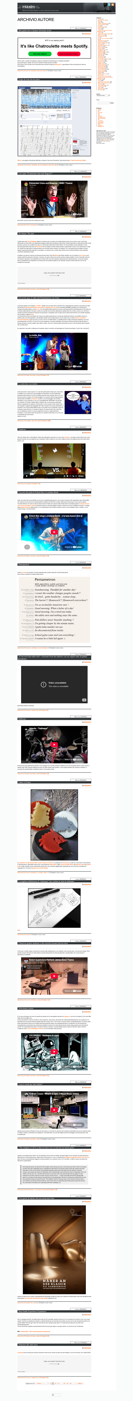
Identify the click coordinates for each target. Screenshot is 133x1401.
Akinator (35, 399)
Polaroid (100, 125)
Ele (99, 111)
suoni (38, 289)
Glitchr (19, 160)
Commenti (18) (45, 421)
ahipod (99, 22)
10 (55, 1383)
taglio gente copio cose (104, 82)
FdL (99, 113)
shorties (100, 79)
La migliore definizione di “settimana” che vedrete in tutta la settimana (46, 881)
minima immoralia (102, 64)
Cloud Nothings (32, 241)
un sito (24, 572)
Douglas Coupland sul (76, 1157)
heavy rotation (101, 47)
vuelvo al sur (101, 86)
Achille (99, 109)
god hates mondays (103, 45)
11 (58, 1383)
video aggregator (102, 85)
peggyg (100, 72)
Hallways (22, 719)
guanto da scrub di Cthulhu (40, 868)
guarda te (100, 46)
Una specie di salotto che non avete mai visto (36, 1198)
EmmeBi (100, 112)
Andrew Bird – (35, 1331)
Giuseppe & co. (102, 117)
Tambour (22, 429)
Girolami (100, 116)
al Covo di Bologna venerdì (34, 1028)
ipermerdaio (101, 56)
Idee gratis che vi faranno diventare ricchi (34, 30)
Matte (56, 255)
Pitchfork (39, 246)
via (19, 930)
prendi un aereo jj (102, 73)
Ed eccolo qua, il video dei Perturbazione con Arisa (38, 298)
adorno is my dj (102, 20)
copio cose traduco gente (104, 33)
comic (99, 29)
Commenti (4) (45, 289)
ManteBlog (100, 123)
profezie (100, 74)
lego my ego (101, 60)
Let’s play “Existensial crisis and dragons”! (35, 173)
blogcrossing (101, 27)
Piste (99, 124)
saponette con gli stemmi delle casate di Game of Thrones (36, 863)
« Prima (38, 1383)
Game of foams (24, 782)
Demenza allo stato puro (28, 1345)
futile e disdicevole (33, 710)
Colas (99, 110)
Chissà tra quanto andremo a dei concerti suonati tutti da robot (43, 943)
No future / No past (26, 233)
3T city (99, 19)
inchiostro (30, 1189)
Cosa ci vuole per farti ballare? (30, 1084)
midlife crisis (101, 63)
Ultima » (80, 1383)
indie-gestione (31, 289)
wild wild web (41, 70)
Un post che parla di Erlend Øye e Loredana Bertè (38, 492)
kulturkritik (100, 57)
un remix (82, 255)
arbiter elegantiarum (103, 23)
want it (46, 872)
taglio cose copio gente (104, 81)
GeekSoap (66, 863)
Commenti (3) (53, 1189)
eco (99, 37)
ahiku (28, 934)
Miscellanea (101, 66)
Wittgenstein (101, 126)
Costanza (20, 1352)
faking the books (102, 40)
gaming (29, 421)
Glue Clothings (101, 118)
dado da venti (80, 864)
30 (67, 1383)
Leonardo (100, 120)
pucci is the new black (103, 76)
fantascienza (101, 41)
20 (64, 1383)
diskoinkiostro (101, 36)
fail (98, 39)
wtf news (100, 89)
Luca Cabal (101, 121)
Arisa (37, 309)
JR (98, 119)
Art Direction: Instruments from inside (36, 1298)
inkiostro (27, 7)
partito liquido (101, 71)
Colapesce (67, 1016)
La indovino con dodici (27, 384)
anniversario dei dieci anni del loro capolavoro (41, 307)
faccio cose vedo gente (104, 38)
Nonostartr (58, 64)
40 (70, 1383)
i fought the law (102, 49)
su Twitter (38, 305)
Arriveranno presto (25, 1008)
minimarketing (101, 65)
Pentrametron (23, 564)
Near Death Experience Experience (32, 1311)
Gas (99, 115)
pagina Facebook (25, 507)
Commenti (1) (45, 375)
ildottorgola (101, 50)
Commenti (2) (45, 773)
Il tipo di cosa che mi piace (29, 79)
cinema (100, 28)
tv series (40, 872)
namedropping (101, 68)
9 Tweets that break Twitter (78, 160)
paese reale (101, 70)
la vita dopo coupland (41, 1189)
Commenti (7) (44, 1377)
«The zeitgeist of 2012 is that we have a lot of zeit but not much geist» (46, 1148)
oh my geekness (31, 70)
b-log (99, 25)
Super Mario (53, 864)
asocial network (32, 165)
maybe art (30, 1303)
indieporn (100, 55)
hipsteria (100, 48)
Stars (32, 314)
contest (100, 32)
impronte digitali (102, 52)
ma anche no (101, 61)
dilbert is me (101, 35)
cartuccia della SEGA (66, 864)
